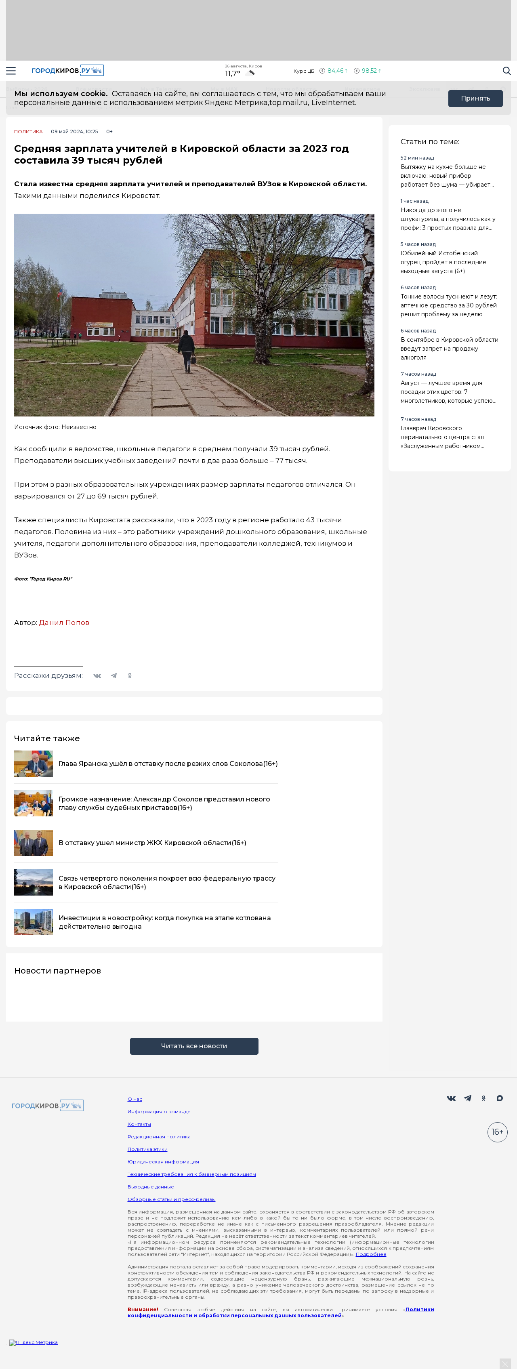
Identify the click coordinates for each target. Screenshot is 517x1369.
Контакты (139, 1124)
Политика (28, 132)
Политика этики (148, 1149)
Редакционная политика (159, 1136)
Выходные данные (151, 1187)
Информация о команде (159, 1111)
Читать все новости (194, 1046)
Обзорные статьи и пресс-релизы (172, 1199)
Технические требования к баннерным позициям (192, 1174)
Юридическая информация (163, 1162)
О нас (135, 1099)
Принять (475, 98)
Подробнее (371, 1254)
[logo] (46, 1106)
